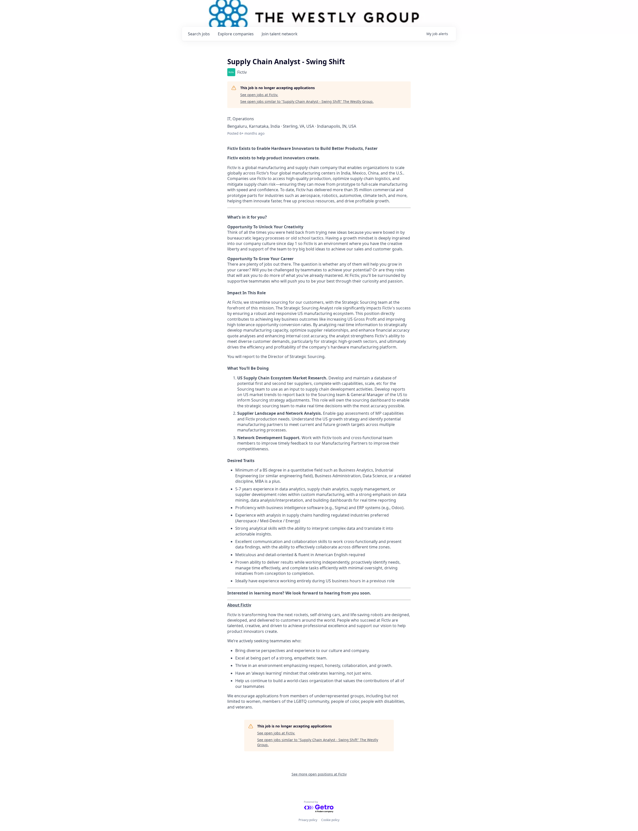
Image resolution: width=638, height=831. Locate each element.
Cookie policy (330, 820)
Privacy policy (308, 820)
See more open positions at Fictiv (319, 774)
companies (236, 34)
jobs (199, 34)
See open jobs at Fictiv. (259, 94)
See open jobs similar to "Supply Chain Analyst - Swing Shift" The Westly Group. (307, 101)
